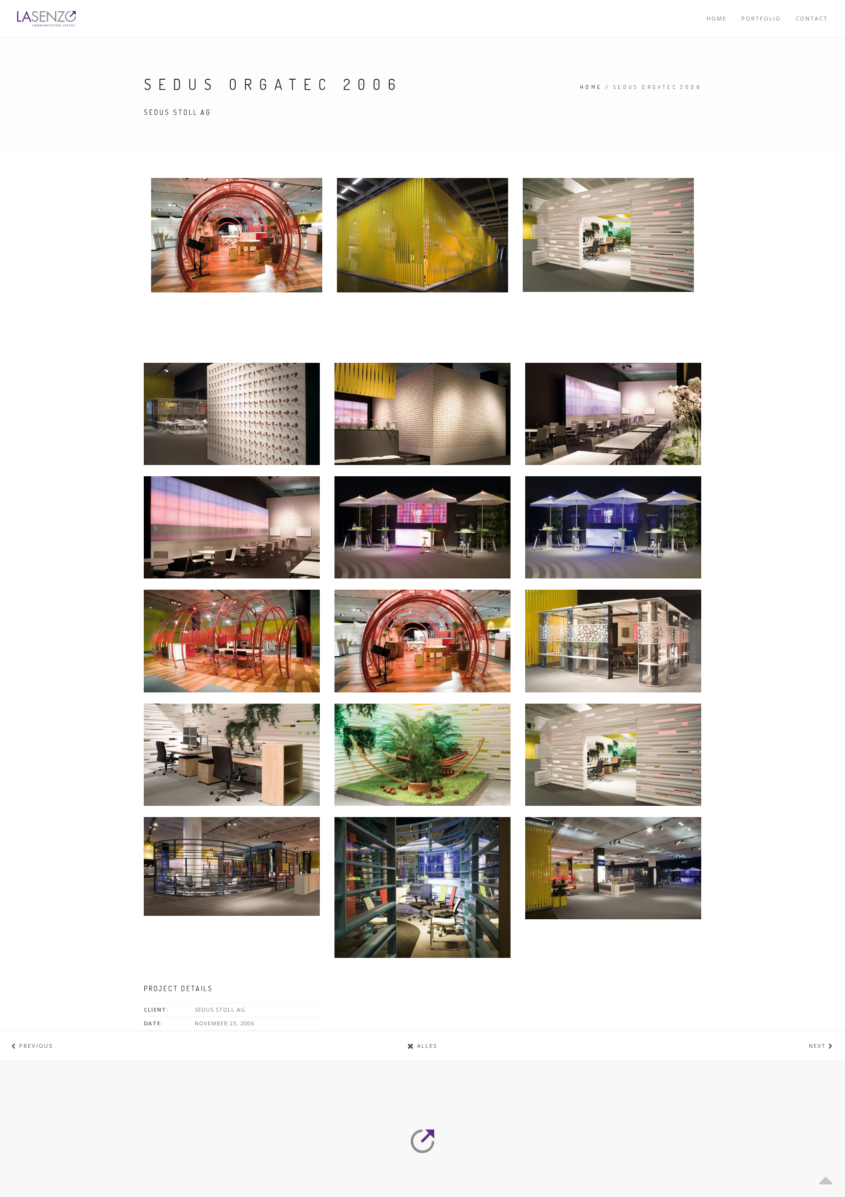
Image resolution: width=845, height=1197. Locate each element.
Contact (812, 18)
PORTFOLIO (761, 18)
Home (717, 18)
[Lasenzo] (46, 18)
